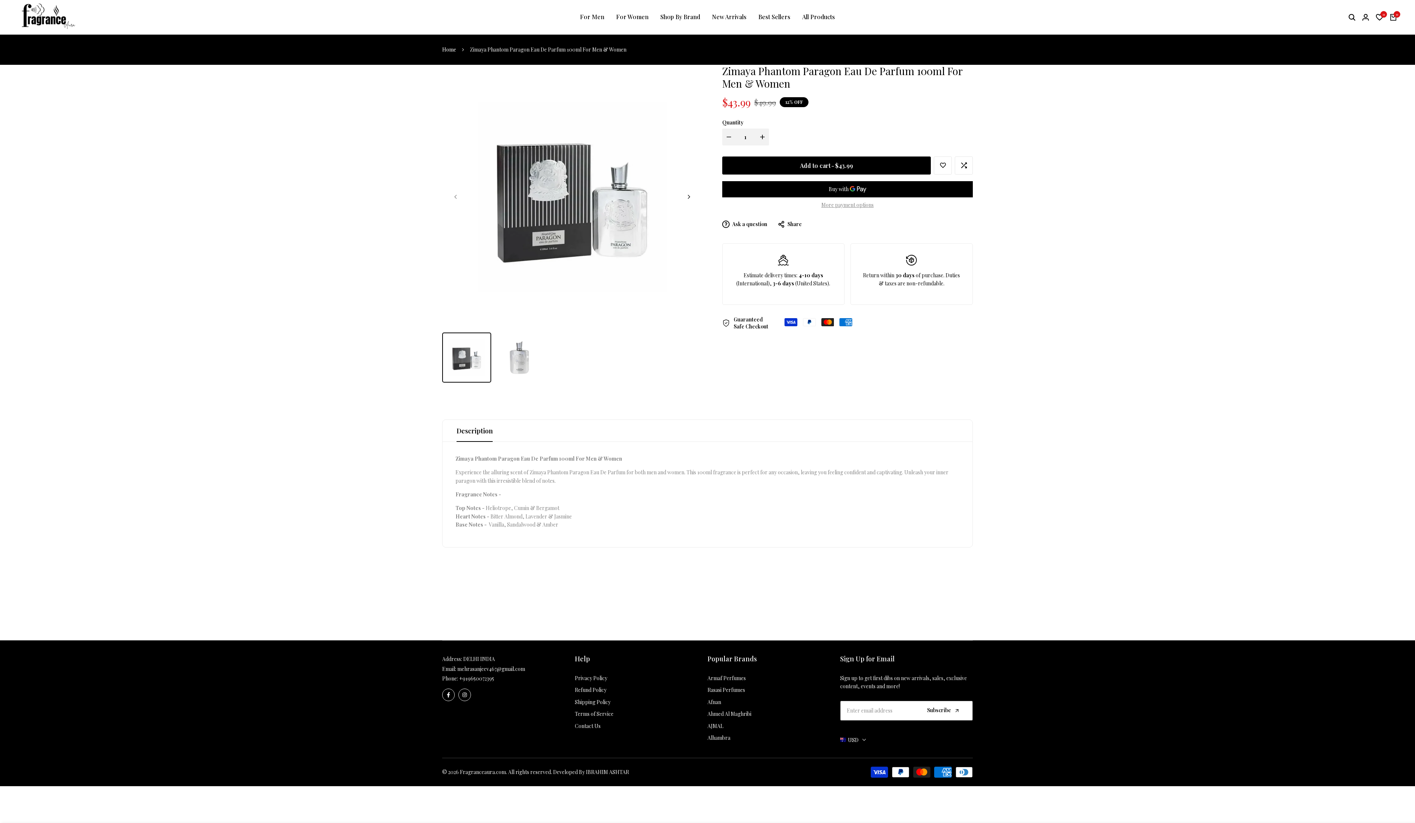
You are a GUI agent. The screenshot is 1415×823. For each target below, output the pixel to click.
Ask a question (749, 224)
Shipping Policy (593, 702)
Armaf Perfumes (727, 678)
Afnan (714, 702)
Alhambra (719, 737)
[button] (943, 165)
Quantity (733, 122)
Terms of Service (594, 713)
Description (475, 430)
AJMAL (715, 725)
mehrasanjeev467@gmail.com (491, 668)
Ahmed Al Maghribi (729, 713)
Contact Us (588, 725)
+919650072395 (476, 678)
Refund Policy (591, 689)
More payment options (847, 204)
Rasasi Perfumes (726, 689)
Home (449, 49)
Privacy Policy (591, 678)
